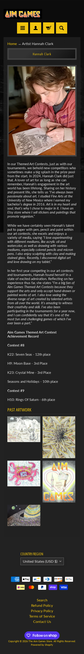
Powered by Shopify (42, 644)
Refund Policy (42, 605)
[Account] (35, 28)
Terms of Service (42, 616)
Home (12, 43)
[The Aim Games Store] (23, 14)
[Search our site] (61, 28)
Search (42, 600)
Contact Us (42, 621)
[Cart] (48, 28)
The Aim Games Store (40, 641)
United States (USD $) (40, 561)
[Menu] (22, 28)
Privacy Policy (42, 611)
